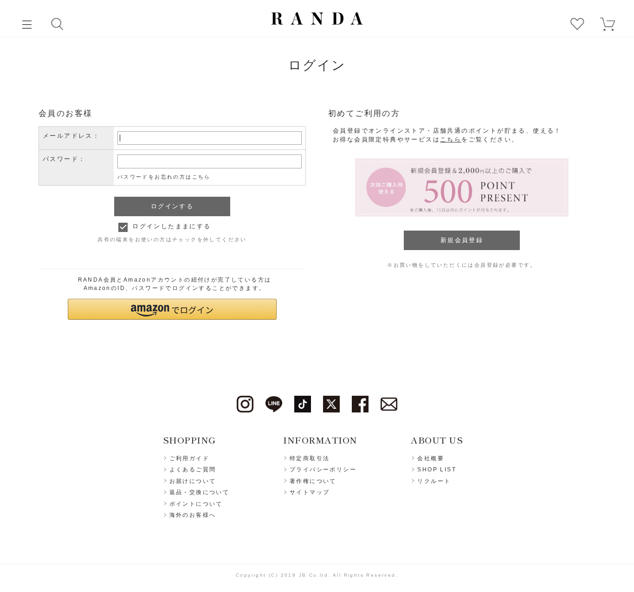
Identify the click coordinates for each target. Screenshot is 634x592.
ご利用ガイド (189, 458)
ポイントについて (196, 504)
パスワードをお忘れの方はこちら (164, 177)
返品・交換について (199, 492)
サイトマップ (310, 492)
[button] (172, 309)
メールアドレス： (71, 135)
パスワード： (64, 158)
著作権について (313, 481)
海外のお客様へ (192, 515)
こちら (450, 139)
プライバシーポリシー (323, 469)
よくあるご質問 (192, 469)
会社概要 (430, 458)
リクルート (434, 481)
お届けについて (192, 481)
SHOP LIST (436, 469)
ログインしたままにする (171, 226)
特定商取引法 (310, 458)
